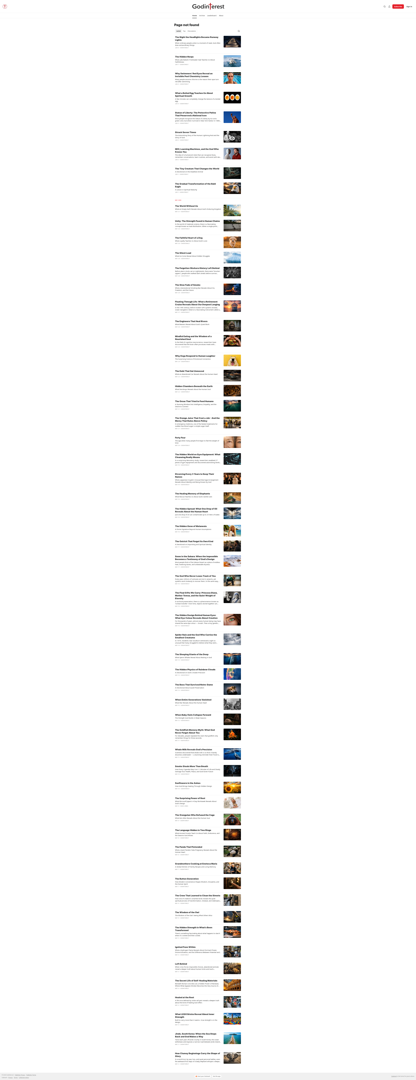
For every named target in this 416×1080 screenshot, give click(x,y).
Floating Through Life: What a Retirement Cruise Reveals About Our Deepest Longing (197, 303)
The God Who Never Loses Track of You (195, 576)
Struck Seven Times (185, 132)
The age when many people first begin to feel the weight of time (197, 442)
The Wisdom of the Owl (187, 912)
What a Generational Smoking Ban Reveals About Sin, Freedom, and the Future (195, 289)
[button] (194, 15)
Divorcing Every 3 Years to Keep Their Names (194, 475)
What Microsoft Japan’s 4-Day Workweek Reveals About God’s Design (195, 802)
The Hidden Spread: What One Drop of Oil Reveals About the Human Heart (196, 510)
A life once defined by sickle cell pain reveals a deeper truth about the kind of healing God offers (197, 1001)
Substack (394, 1076)
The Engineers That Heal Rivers (191, 321)
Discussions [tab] (192, 31)
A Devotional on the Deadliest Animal (189, 172)
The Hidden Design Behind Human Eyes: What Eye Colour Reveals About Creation (196, 616)
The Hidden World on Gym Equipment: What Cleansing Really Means (197, 456)
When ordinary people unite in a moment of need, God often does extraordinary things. (197, 44)
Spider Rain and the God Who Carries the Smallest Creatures (196, 636)
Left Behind (181, 964)
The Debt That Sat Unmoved (189, 371)
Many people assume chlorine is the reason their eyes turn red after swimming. (197, 80)
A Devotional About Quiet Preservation (189, 688)
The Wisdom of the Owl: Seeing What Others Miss (193, 915)
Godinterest (184, 47)
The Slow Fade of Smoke (187, 285)
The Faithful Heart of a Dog (188, 238)
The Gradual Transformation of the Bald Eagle (195, 185)
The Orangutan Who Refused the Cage (195, 815)
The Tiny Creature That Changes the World (197, 168)
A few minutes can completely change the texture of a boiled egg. (197, 100)
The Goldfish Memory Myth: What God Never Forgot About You (195, 731)
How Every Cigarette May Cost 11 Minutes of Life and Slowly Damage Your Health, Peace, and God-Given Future (197, 770)
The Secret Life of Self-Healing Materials (196, 980)
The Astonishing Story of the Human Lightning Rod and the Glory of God (197, 136)
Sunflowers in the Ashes (187, 783)
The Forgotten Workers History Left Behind (197, 268)
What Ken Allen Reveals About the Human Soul (192, 818)
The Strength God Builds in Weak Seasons (190, 718)
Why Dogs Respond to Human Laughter (195, 356)
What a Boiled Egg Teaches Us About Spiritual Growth (194, 94)
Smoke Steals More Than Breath (191, 766)
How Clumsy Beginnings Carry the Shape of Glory (197, 1054)
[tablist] (186, 31)
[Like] (176, 678)
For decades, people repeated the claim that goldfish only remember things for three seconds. (196, 737)
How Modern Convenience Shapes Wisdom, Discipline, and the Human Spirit (197, 883)
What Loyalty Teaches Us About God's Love (191, 241)
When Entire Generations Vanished (193, 700)
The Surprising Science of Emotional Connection (193, 359)
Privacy (10, 1077)
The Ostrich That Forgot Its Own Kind (194, 541)
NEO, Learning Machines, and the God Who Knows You (197, 150)
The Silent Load (183, 253)
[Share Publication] (389, 6)
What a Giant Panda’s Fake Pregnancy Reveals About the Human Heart (196, 851)
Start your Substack (203, 1076)
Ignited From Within (185, 947)
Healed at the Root (184, 997)
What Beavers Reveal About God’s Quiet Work (192, 324)
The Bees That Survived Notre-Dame (194, 684)
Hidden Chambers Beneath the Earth (194, 386)
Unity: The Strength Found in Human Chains (197, 221)
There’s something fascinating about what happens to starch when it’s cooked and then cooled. (197, 934)
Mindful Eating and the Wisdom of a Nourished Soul (193, 337)
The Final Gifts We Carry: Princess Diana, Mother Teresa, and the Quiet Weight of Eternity (196, 596)
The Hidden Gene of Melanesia (191, 526)
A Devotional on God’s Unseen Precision (190, 672)
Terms (16, 1077)
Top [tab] (184, 31)
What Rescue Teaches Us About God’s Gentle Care (193, 497)
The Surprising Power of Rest (190, 798)
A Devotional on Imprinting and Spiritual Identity (193, 544)
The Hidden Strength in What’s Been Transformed (193, 929)
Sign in (409, 6)
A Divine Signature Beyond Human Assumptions (193, 529)
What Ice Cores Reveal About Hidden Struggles (192, 256)
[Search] (384, 6)
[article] (208, 44)
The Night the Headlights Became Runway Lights (196, 38)
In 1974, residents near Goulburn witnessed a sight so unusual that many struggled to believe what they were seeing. (195, 642)
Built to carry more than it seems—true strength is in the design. (196, 1021)
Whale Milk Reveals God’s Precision (193, 749)
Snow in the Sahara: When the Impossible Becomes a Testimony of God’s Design (196, 558)
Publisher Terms (31, 1075)
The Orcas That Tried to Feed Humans (194, 401)
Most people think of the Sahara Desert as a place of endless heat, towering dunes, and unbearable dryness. (197, 563)
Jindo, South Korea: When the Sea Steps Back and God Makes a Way (195, 1035)
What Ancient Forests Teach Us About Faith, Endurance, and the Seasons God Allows (197, 834)
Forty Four (180, 437)
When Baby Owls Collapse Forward (193, 715)
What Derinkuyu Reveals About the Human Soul (193, 389)
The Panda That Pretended (188, 847)
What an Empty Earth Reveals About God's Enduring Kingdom (198, 209)
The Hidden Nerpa (184, 57)
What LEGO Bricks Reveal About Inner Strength (194, 1015)
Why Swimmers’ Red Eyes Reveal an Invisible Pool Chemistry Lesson (194, 75)
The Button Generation (187, 879)
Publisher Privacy (20, 1075)
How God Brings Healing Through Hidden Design (193, 786)
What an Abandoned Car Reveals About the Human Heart (196, 374)
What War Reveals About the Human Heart (191, 703)
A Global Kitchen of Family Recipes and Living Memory (195, 867)
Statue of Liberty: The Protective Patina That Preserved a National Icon (195, 114)
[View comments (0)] (191, 67)
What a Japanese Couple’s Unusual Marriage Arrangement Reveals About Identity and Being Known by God (196, 481)
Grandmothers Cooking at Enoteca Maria (196, 864)
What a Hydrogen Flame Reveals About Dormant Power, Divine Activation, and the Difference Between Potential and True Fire (197, 951)
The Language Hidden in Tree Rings (193, 830)
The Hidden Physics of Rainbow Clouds (195, 669)
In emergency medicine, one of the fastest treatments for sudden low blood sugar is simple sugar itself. (196, 425)
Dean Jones (184, 806)
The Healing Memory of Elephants (192, 493)
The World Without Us (186, 206)
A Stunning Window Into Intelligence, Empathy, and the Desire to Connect (195, 405)
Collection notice (24, 1077)
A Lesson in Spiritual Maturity (186, 190)
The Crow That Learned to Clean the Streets (197, 895)
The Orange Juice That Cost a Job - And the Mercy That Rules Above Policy (197, 419)
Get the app (216, 1076)
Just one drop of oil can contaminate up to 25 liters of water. (197, 515)
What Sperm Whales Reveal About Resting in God (193, 657)
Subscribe (398, 6)
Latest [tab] (178, 31)
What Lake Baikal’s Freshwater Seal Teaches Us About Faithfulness (195, 61)
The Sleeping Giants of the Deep (191, 654)
